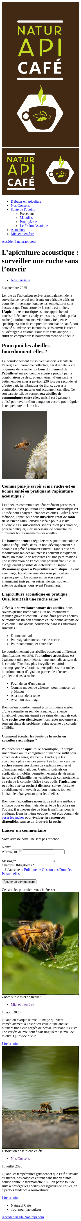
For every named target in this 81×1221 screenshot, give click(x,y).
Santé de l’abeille (23, 209)
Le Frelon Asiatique (34, 226)
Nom (6, 847)
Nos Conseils (20, 205)
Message (9, 861)
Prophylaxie (28, 222)
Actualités (18, 230)
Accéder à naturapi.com (19, 241)
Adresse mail (12, 852)
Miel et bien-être (22, 234)
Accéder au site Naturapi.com (23, 1217)
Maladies (26, 218)
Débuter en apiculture (26, 201)
